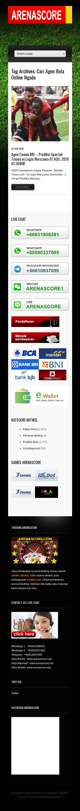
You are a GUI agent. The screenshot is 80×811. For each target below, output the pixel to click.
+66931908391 (36, 646)
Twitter (15, 693)
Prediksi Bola (30, 442)
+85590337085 (36, 650)
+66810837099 (33, 654)
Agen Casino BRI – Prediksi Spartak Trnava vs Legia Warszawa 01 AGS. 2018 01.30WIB (40, 159)
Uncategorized (31, 448)
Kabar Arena (30, 429)
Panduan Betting (32, 435)
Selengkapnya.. (22, 187)
